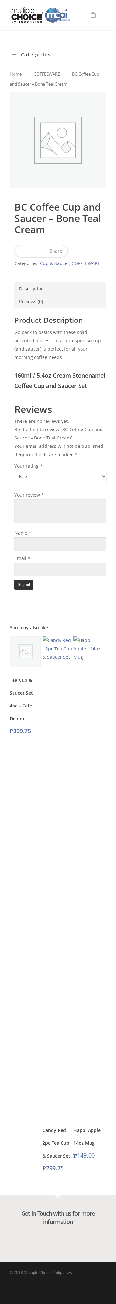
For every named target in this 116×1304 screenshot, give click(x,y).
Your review (29, 495)
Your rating (29, 466)
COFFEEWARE (47, 74)
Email (22, 558)
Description (31, 289)
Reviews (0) (31, 301)
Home (16, 74)
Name (23, 533)
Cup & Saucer (54, 263)
